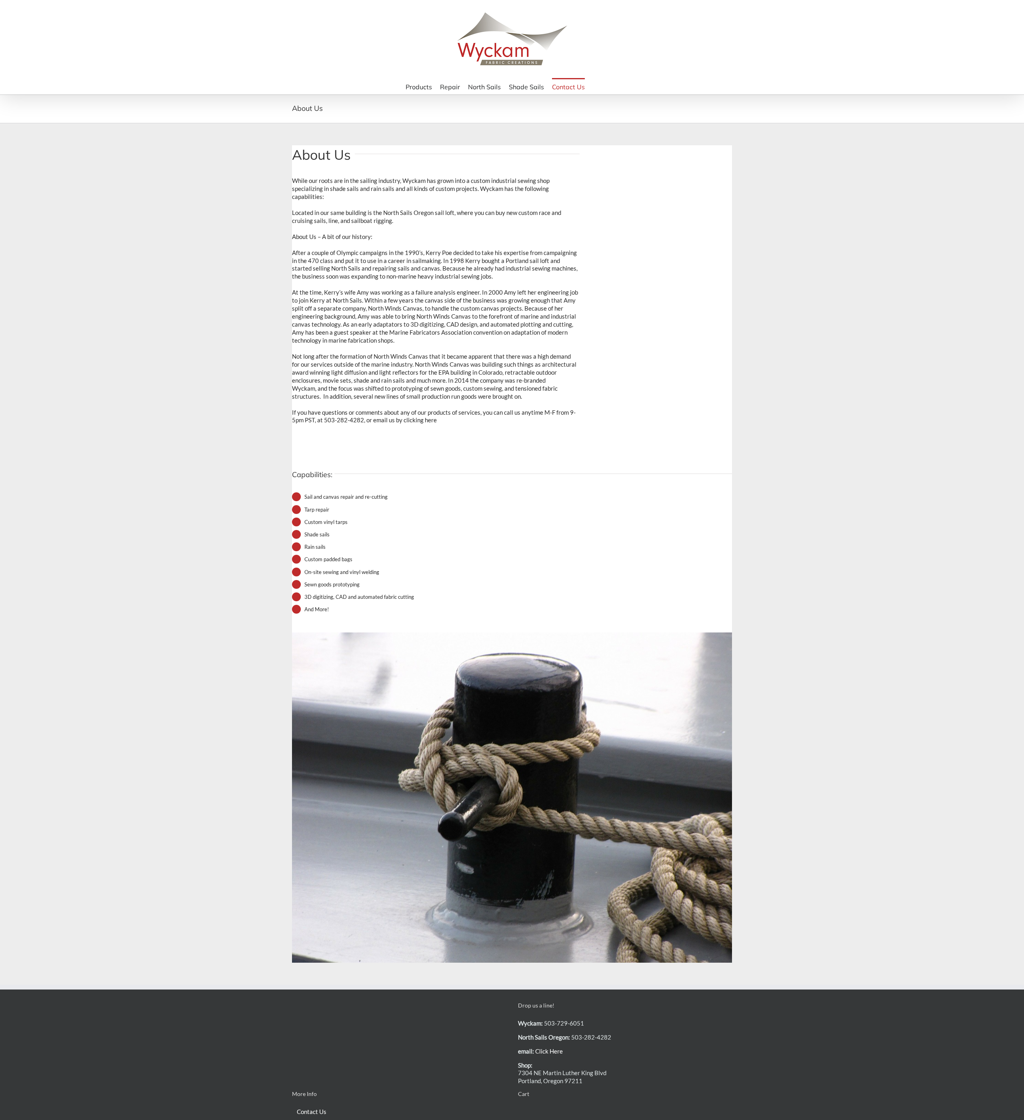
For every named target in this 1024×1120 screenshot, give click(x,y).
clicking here (420, 420)
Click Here (549, 1051)
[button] (608, 86)
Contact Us (311, 1111)
